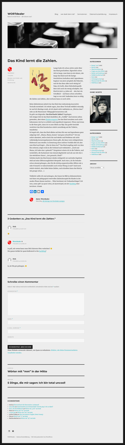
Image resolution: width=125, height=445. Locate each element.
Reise (93, 77)
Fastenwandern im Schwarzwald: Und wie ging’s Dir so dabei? (35, 407)
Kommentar (13, 291)
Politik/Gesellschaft (97, 75)
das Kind (10, 82)
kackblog (42, 251)
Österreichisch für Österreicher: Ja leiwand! (26, 405)
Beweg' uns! (11, 78)
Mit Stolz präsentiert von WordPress (41, 437)
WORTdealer (16, 13)
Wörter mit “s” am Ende (21, 416)
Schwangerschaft (96, 79)
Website (11, 337)
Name (10, 319)
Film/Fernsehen (96, 69)
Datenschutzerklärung (98, 14)
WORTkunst (94, 83)
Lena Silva (12, 407)
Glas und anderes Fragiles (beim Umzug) (31, 414)
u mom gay (12, 412)
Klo (14, 82)
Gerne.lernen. (82, 14)
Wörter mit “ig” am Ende (28, 418)
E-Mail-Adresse (14, 328)
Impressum (113, 14)
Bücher (93, 67)
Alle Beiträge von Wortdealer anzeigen (53, 201)
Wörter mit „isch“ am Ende (33, 408)
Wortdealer (11, 73)
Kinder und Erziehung (97, 73)
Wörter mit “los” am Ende (25, 412)
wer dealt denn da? (68, 14)
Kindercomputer (52, 119)
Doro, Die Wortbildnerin (16, 408)
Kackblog (73, 184)
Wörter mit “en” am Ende (21, 410)
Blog (56, 14)
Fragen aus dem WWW (98, 71)
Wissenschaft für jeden (98, 81)
